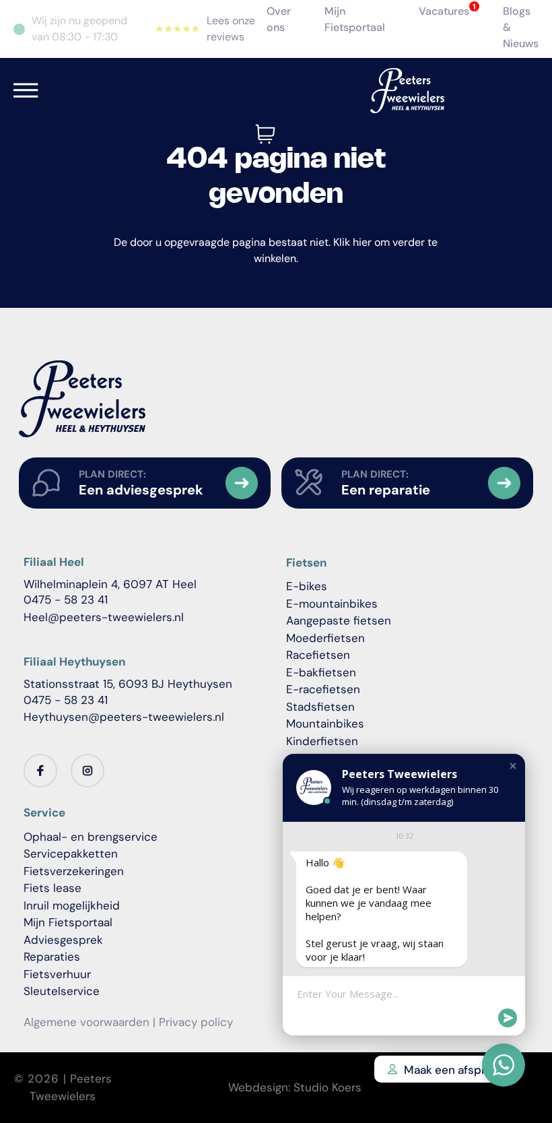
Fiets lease (52, 887)
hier (362, 242)
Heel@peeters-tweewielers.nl (104, 617)
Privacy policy (196, 1022)
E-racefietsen (323, 689)
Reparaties (52, 956)
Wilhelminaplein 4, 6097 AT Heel (110, 584)
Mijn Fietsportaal (68, 922)
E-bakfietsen (321, 672)
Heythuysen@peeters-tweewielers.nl (124, 716)
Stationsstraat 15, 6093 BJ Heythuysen (128, 683)
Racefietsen (318, 654)
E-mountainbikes (332, 603)
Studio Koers (327, 1087)
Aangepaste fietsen (338, 620)
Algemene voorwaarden (86, 1022)
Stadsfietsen (320, 706)
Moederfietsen (325, 638)
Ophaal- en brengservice (91, 836)
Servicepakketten (71, 853)
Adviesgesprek (63, 939)
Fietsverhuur (57, 974)
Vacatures (444, 11)
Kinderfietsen (322, 741)
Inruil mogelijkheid (72, 905)
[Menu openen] (25, 90)
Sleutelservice (62, 991)
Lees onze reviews (231, 28)
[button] (513, 766)
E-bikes (306, 586)
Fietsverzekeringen (74, 871)
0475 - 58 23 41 (66, 599)
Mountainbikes (325, 723)
